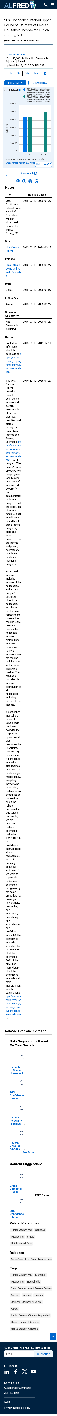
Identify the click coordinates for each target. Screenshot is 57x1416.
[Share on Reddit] (30, 181)
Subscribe (43, 1354)
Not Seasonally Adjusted (24, 1328)
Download (38, 82)
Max (36, 73)
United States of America (25, 1322)
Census (39, 1295)
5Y (18, 73)
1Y (11, 73)
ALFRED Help (11, 1392)
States (30, 1236)
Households (33, 1281)
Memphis (40, 1274)
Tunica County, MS (21, 1229)
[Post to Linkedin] (36, 181)
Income (27, 1295)
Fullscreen (42, 164)
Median (15, 1295)
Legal (7, 1401)
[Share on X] (18, 181)
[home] (20, 4)
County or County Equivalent (26, 1301)
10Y (27, 73)
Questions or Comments (17, 1387)
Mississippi (17, 1236)
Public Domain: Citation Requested (30, 1315)
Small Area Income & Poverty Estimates (32, 1288)
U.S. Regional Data (21, 1243)
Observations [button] (14, 54)
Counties (40, 1229)
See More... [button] (29, 1152)
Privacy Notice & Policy (17, 1407)
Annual (14, 1308)
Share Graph (27, 173)
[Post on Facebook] (24, 181)
